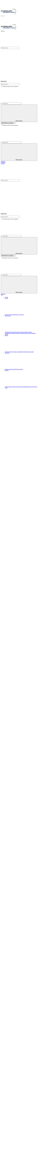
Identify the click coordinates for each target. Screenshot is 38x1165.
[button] (16, 101)
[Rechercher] (16, 63)
